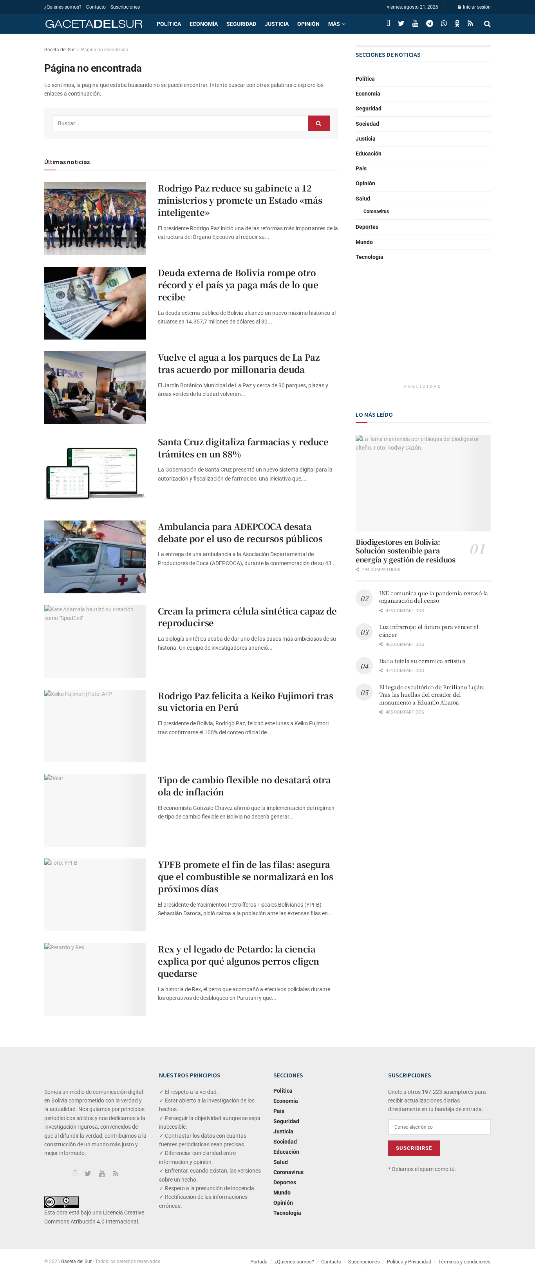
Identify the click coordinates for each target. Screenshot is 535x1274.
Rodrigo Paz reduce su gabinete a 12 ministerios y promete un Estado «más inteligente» (240, 200)
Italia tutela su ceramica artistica (422, 661)
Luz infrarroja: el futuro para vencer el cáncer (429, 630)
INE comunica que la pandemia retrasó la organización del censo (433, 597)
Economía (204, 24)
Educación (368, 153)
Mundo (364, 242)
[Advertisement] (423, 329)
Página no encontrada (104, 49)
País (361, 168)
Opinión (308, 24)
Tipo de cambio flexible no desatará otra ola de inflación (244, 785)
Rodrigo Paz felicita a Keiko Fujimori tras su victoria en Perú (245, 701)
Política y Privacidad (409, 1262)
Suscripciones (125, 7)
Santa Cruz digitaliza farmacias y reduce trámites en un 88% (243, 448)
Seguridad (241, 24)
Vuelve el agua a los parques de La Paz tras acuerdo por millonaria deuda (238, 363)
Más (334, 24)
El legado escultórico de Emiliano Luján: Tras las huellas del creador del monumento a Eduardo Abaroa (432, 694)
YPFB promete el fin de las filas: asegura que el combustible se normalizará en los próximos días (245, 876)
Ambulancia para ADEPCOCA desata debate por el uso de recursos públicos (240, 532)
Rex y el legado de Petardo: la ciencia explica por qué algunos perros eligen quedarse (238, 961)
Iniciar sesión (476, 7)
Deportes (367, 227)
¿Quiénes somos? (62, 7)
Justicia (277, 24)
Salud (363, 198)
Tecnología (369, 257)
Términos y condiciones (464, 1262)
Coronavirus (376, 211)
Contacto (96, 7)
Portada (259, 1262)
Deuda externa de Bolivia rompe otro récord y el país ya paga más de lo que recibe (238, 284)
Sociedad (367, 124)
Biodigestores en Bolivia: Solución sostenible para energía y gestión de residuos (405, 550)
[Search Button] (319, 123)
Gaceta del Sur (59, 49)
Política (169, 24)
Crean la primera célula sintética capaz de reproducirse (247, 617)
